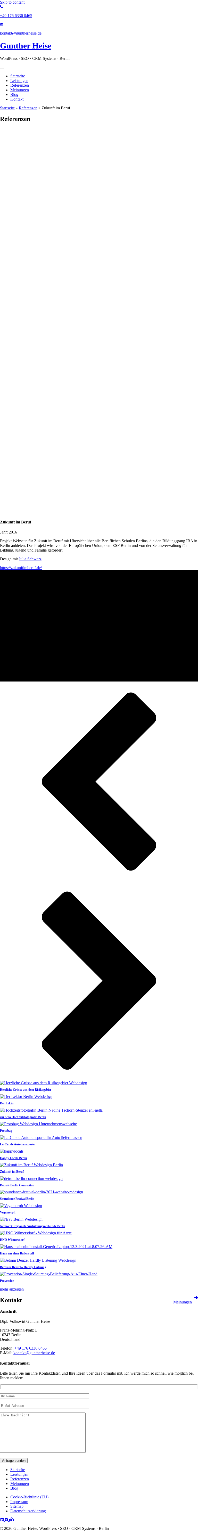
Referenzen (28, 108)
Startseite (7, 108)
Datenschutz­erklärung (28, 1511)
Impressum (19, 1501)
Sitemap (16, 1506)
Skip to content (12, 2)
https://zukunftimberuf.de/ (21, 567)
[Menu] (2, 68)
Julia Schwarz (30, 559)
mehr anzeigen (12, 1289)
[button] (99, 782)
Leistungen (19, 1474)
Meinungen (19, 1483)
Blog (14, 1488)
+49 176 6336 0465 (30, 1348)
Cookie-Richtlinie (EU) (29, 1497)
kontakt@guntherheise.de (34, 1353)
